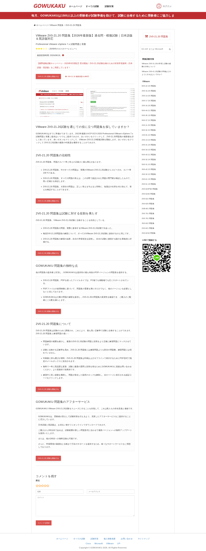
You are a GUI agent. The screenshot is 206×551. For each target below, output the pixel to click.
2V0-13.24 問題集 (149, 140)
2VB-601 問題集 (148, 209)
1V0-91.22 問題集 (149, 135)
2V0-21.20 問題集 (158, 36)
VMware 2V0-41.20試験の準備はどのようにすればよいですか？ (156, 72)
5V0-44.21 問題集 (149, 110)
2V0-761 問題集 (148, 218)
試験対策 (109, 6)
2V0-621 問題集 (148, 228)
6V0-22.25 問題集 (149, 86)
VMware (110, 544)
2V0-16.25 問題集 (149, 105)
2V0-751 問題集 (148, 213)
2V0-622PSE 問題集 (150, 189)
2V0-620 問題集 (148, 204)
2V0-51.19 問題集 (149, 184)
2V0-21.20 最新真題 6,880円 (78, 76)
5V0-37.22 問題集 (149, 120)
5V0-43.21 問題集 (149, 155)
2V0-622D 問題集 (149, 194)
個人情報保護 (110, 539)
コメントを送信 (43, 523)
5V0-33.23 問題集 (149, 150)
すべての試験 (92, 6)
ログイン (167, 6)
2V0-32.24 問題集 (149, 159)
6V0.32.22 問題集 (149, 130)
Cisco (88, 544)
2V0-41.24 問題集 (149, 145)
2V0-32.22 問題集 (149, 174)
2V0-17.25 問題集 (149, 101)
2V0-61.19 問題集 (149, 179)
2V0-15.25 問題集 (149, 91)
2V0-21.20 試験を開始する (48, 76)
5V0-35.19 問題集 (149, 115)
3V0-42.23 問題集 (149, 169)
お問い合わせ (127, 539)
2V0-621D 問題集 (149, 233)
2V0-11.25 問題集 (149, 125)
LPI (118, 544)
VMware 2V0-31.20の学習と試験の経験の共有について (156, 65)
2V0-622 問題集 (148, 199)
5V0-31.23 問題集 (149, 164)
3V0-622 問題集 (148, 223)
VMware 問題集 (57, 25)
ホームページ (75, 6)
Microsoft (99, 544)
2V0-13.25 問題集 (149, 96)
